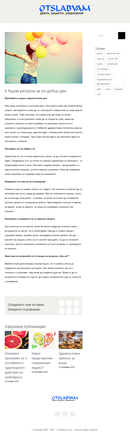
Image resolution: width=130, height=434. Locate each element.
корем (100, 64)
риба (99, 89)
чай (98, 94)
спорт (108, 89)
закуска (100, 59)
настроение (112, 64)
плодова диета (104, 74)
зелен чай (113, 59)
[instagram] (65, 414)
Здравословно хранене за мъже (69, 358)
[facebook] (57, 414)
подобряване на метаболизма (104, 81)
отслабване (102, 69)
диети (99, 53)
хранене (119, 89)
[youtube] (73, 414)
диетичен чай (113, 53)
